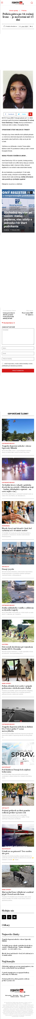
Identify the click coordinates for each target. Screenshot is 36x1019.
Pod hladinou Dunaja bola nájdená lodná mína (16, 770)
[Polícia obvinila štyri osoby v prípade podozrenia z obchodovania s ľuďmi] (18, 670)
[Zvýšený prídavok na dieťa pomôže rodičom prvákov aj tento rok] (18, 794)
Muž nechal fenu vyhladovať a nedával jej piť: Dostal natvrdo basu (17, 893)
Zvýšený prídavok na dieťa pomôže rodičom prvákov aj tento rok (16, 811)
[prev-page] (27, 192)
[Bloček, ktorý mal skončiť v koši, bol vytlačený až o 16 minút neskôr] (18, 512)
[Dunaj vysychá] (18, 553)
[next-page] (31, 192)
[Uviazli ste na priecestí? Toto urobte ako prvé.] (18, 835)
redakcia (14, 26)
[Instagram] (9, 917)
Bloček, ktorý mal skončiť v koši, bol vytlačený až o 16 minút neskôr (17, 529)
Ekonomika (6, 525)
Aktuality (5, 566)
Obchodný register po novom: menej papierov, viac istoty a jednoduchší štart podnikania (18, 219)
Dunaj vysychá (8, 569)
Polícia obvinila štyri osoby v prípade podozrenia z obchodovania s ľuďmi (17, 687)
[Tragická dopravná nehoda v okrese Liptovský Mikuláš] (18, 430)
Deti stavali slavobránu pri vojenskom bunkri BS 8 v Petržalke (17, 648)
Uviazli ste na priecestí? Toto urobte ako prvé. (17, 852)
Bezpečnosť (6, 767)
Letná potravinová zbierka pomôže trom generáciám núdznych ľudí (9, 315)
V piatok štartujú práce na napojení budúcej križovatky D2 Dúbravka (15, 973)
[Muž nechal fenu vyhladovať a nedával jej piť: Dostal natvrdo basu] (18, 876)
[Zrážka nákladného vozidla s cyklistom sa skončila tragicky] (18, 592)
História (5, 644)
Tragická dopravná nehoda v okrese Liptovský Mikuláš (16, 447)
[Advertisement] (18, 52)
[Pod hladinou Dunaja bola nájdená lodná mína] (18, 753)
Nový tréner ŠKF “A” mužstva (27, 314)
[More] (30, 114)
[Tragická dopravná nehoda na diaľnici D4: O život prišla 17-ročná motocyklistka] (18, 710)
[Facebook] (4, 917)
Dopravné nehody (8, 443)
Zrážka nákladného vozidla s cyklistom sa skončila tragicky (18, 609)
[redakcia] (4, 26)
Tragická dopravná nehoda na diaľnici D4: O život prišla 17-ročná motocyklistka (17, 728)
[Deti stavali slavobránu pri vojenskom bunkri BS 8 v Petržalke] (18, 631)
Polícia (24, 10)
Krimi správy (14, 10)
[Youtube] (14, 917)
